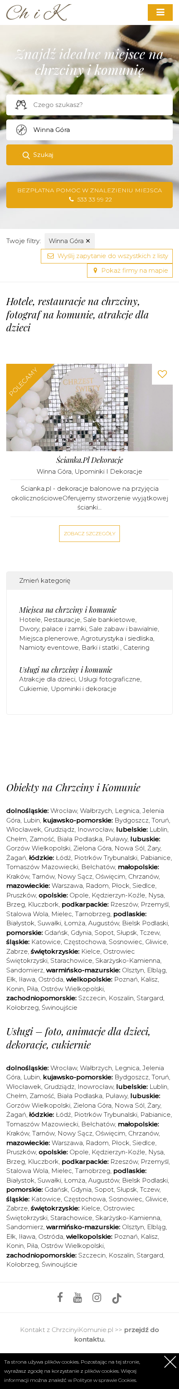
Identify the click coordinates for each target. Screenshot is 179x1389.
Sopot (104, 933)
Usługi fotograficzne (109, 679)
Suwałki (49, 923)
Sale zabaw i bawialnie (123, 629)
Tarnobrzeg (92, 914)
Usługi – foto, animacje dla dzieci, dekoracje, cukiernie (78, 1037)
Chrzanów (143, 876)
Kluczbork (43, 904)
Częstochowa (85, 942)
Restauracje (62, 620)
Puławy (116, 839)
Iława (27, 979)
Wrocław (63, 811)
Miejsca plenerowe (48, 638)
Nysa (156, 895)
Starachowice (71, 960)
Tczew (149, 933)
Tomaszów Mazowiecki (42, 867)
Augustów (103, 923)
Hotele (30, 620)
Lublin (158, 829)
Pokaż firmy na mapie (133, 270)
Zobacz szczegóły (89, 533)
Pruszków (21, 895)
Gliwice (156, 942)
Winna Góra (70, 241)
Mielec (61, 914)
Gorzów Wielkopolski (38, 848)
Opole (79, 895)
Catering (136, 647)
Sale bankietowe (109, 620)
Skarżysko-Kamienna (127, 960)
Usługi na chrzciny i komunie (65, 670)
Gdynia (81, 933)
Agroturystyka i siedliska (117, 638)
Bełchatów (98, 867)
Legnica (127, 811)
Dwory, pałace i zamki (52, 629)
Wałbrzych (96, 811)
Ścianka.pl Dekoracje (89, 460)
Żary (153, 848)
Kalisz (149, 979)
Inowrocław (95, 829)
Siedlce (143, 886)
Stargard (150, 998)
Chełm (16, 839)
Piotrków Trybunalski (105, 858)
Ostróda (50, 979)
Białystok (20, 923)
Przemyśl (155, 904)
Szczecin (92, 998)
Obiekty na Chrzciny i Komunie (73, 787)
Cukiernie (33, 689)
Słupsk (127, 933)
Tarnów (43, 876)
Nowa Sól (129, 848)
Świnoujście (59, 1007)
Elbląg (156, 970)
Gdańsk (56, 933)
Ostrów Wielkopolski (72, 989)
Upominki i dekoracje (108, 471)
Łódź (63, 858)
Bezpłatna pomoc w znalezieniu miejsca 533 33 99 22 (89, 195)
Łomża (74, 923)
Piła (32, 989)
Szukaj (43, 155)
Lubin (31, 820)
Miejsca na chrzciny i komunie (68, 610)
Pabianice (155, 858)
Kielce (90, 951)
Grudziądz (59, 829)
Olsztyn (133, 970)
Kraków (17, 876)
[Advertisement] (92, 745)
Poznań (126, 979)
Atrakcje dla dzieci (47, 679)
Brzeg (15, 904)
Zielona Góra (92, 848)
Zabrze (17, 951)
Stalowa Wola (27, 914)
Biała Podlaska (79, 839)
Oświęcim (110, 876)
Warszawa (67, 886)
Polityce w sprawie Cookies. (105, 1380)
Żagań (16, 858)
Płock (120, 886)
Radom (97, 886)
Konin (15, 989)
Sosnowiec (125, 942)
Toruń (160, 820)
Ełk (11, 979)
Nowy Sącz (74, 876)
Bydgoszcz (131, 820)
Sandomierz (24, 970)
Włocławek (23, 829)
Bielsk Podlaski (145, 923)
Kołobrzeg (22, 1007)
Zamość (42, 839)
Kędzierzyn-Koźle (118, 895)
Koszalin (121, 998)
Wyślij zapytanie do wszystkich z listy (112, 256)
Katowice (46, 942)
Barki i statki (101, 647)
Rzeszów (124, 904)
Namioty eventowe (49, 647)
